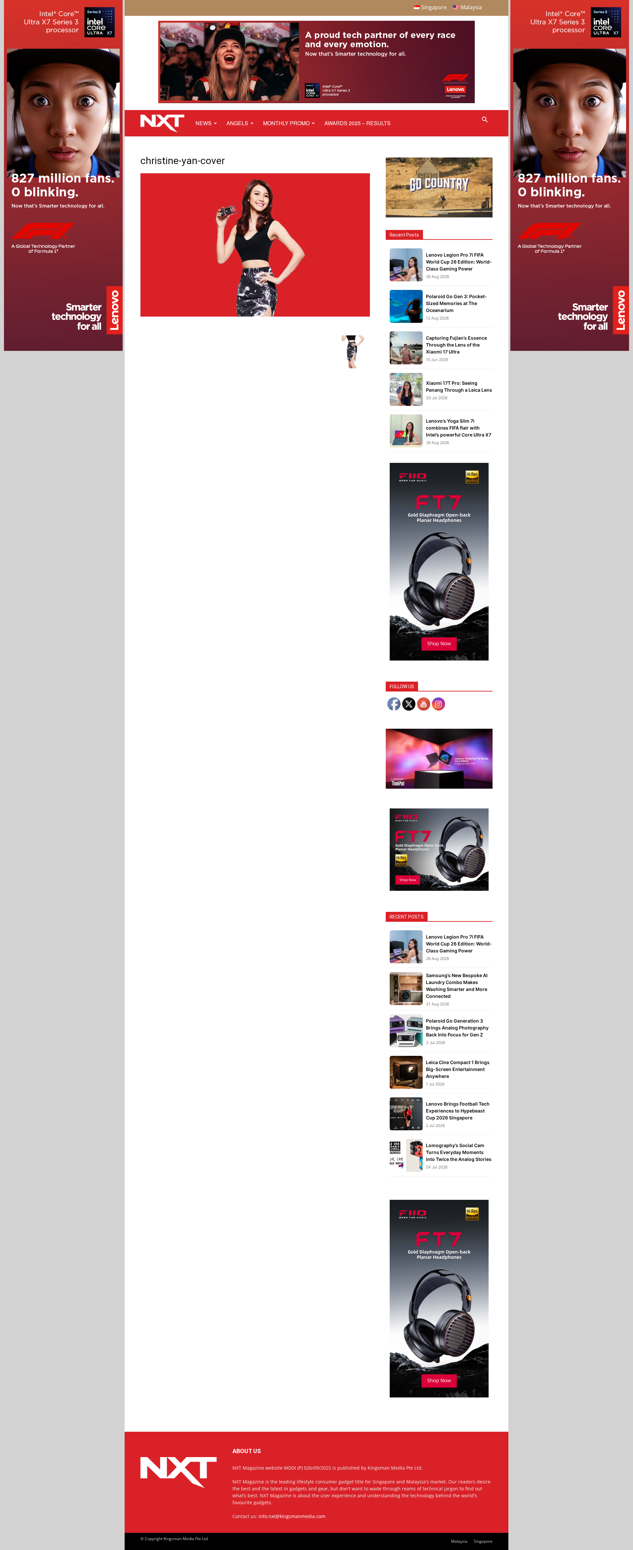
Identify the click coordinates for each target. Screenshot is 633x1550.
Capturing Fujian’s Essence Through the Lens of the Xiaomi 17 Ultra (456, 344)
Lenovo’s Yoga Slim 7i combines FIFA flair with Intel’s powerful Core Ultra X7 (458, 427)
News (204, 123)
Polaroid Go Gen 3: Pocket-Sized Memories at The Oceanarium (456, 303)
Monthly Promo (286, 123)
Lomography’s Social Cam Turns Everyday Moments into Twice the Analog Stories (459, 1152)
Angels (237, 123)
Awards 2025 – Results (357, 123)
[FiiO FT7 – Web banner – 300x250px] (439, 889)
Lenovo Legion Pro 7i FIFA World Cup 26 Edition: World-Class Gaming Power (459, 261)
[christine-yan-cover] (255, 315)
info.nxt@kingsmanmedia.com (291, 1516)
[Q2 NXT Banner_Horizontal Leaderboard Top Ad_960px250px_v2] (316, 101)
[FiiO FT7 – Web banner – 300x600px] (439, 659)
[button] (485, 120)
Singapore (483, 1541)
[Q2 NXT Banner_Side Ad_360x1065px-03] (63, 349)
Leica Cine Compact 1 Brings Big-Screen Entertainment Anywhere (458, 1069)
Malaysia (459, 1541)
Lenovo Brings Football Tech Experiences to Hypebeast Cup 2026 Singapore (458, 1110)
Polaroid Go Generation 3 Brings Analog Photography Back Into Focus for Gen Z (457, 1027)
